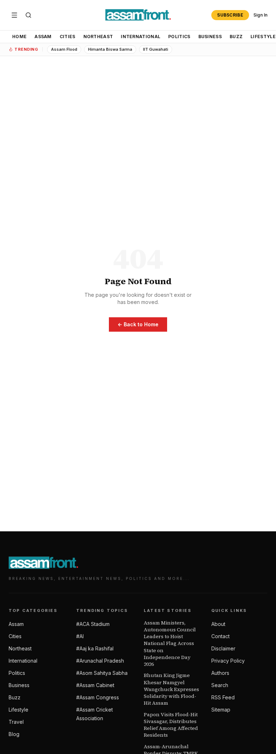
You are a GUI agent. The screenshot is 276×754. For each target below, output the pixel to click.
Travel (16, 722)
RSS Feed (223, 697)
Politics (179, 36)
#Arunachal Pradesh (100, 661)
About (218, 624)
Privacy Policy (228, 661)
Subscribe (230, 15)
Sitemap (220, 710)
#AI (80, 636)
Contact (220, 636)
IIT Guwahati (155, 49)
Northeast (98, 36)
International (140, 36)
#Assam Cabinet (95, 685)
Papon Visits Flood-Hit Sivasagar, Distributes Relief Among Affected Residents (171, 725)
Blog (14, 734)
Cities (67, 36)
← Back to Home (138, 324)
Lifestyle (18, 710)
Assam (43, 36)
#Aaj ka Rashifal (95, 648)
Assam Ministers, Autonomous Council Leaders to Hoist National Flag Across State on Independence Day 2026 (170, 643)
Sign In (260, 15)
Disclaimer (223, 648)
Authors (220, 673)
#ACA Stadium (93, 624)
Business (210, 36)
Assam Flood (64, 49)
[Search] (28, 15)
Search (219, 685)
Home (19, 36)
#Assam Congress (97, 697)
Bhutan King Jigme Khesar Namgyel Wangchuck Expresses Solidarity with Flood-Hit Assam (171, 689)
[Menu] (14, 15)
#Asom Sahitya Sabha (102, 673)
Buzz (236, 36)
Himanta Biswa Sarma (110, 49)
